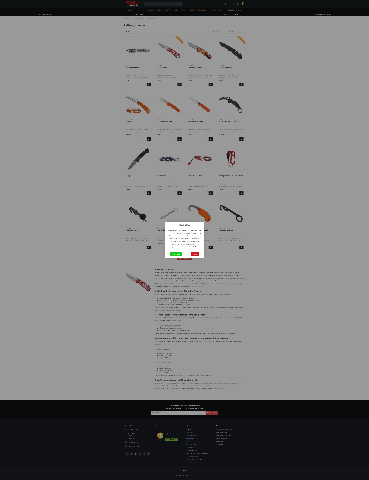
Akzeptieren (176, 254)
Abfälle (194, 254)
